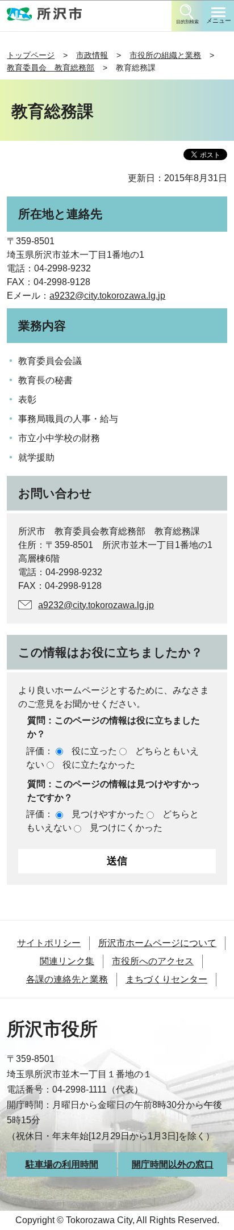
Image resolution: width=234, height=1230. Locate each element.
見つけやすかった (108, 814)
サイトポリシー (49, 943)
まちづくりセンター (166, 979)
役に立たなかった (98, 764)
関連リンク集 (67, 961)
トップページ (31, 55)
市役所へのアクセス (153, 961)
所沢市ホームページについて (157, 943)
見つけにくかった (126, 827)
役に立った (94, 751)
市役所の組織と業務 (165, 55)
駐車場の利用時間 (62, 1164)
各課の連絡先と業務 (67, 979)
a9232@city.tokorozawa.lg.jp (107, 295)
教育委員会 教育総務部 (50, 67)
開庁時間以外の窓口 (173, 1164)
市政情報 (92, 55)
